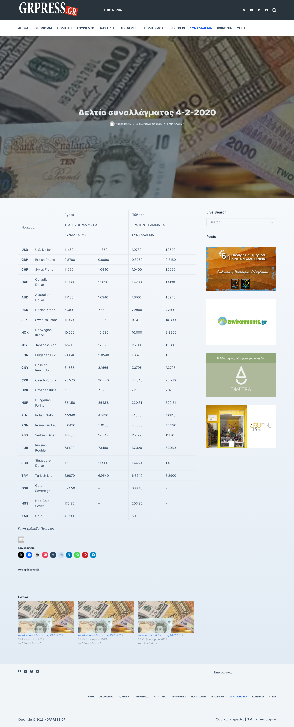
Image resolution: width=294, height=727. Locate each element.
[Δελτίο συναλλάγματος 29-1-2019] (46, 617)
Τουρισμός (86, 28)
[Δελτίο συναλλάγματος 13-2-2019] (106, 617)
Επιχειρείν (177, 28)
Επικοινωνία (112, 10)
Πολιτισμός (154, 28)
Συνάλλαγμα (201, 28)
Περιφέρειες (129, 28)
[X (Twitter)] (251, 10)
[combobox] (237, 222)
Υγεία (241, 28)
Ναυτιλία (107, 28)
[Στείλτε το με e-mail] (21, 540)
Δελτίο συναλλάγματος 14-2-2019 (161, 635)
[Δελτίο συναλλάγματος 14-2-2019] (166, 617)
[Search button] (272, 222)
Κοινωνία (224, 28)
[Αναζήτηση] (274, 10)
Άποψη (23, 28)
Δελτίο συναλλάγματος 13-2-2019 (100, 635)
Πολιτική (64, 28)
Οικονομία (43, 28)
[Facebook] (244, 10)
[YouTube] (266, 10)
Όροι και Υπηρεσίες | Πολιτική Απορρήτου (246, 719)
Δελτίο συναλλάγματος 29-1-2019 (40, 635)
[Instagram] (259, 10)
